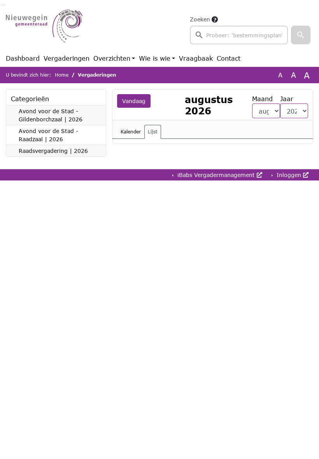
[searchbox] (239, 35)
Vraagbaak (196, 58)
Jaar (286, 98)
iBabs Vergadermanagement (216, 175)
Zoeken (200, 19)
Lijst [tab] (153, 132)
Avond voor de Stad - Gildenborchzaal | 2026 (50, 115)
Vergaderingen (66, 58)
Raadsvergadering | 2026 (53, 150)
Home (61, 75)
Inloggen (289, 175)
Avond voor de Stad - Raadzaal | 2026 (48, 135)
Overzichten (111, 58)
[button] (300, 35)
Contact (228, 58)
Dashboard (23, 58)
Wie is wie (154, 58)
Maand (262, 98)
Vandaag (133, 101)
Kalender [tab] (131, 132)
